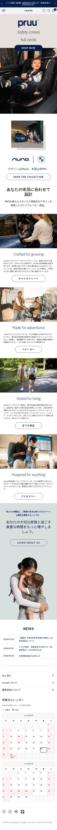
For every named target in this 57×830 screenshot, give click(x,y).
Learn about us (28, 542)
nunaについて (9, 682)
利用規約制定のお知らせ (29, 655)
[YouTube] (16, 812)
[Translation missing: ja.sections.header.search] (48, 10)
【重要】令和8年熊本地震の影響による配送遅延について (36, 639)
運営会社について (11, 689)
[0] (53, 10)
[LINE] (22, 812)
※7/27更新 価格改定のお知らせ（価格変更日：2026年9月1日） (35, 648)
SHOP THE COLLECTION (28, 177)
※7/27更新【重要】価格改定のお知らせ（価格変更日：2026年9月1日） (28, 4)
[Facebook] (4, 812)
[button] (28, 278)
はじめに (6, 675)
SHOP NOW (28, 48)
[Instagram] (10, 812)
